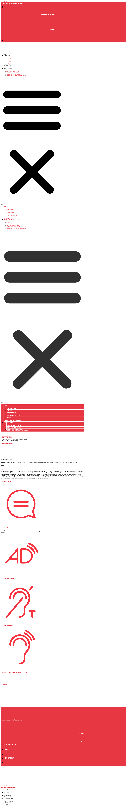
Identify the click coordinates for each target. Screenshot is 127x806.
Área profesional (8, 68)
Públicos (8, 58)
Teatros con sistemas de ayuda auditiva (16, 75)
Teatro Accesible (10, 57)
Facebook (51, 29)
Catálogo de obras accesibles (11, 67)
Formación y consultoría (12, 72)
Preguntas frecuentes (11, 63)
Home (5, 54)
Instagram (51, 37)
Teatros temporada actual (13, 74)
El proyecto (7, 55)
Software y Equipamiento (12, 71)
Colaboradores (10, 60)
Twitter (82, 726)
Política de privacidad (9, 746)
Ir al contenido (4, 1)
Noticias (8, 61)
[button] (32, 141)
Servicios (8, 69)
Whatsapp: (47, 14)
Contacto (8, 64)
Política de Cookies (8, 748)
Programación (7, 65)
